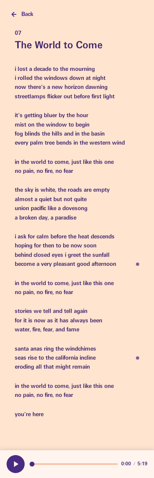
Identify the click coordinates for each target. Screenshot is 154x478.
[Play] (16, 464)
